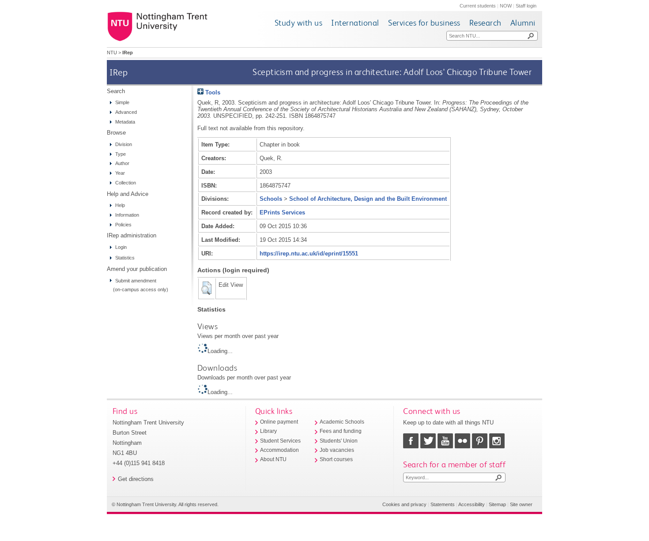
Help (120, 205)
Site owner (521, 504)
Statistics (125, 257)
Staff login (526, 5)
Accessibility (471, 504)
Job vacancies (337, 450)
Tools (212, 92)
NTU (112, 52)
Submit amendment (135, 280)
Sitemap (497, 504)
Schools (271, 198)
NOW (506, 5)
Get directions (136, 479)
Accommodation (279, 450)
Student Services (280, 440)
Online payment (279, 422)
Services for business (424, 23)
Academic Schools (342, 422)
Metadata (125, 121)
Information (127, 215)
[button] (206, 288)
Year (120, 173)
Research (485, 23)
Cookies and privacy (404, 504)
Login (121, 247)
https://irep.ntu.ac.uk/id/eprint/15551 (309, 253)
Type (120, 154)
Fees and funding (341, 431)
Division (123, 144)
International (355, 23)
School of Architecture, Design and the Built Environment (368, 198)
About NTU (273, 459)
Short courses (336, 459)
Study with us (299, 23)
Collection (125, 182)
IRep (118, 72)
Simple (122, 102)
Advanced (126, 112)
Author (122, 163)
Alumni (523, 23)
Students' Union (339, 440)
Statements (442, 504)
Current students (478, 5)
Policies (123, 224)
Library (268, 431)
